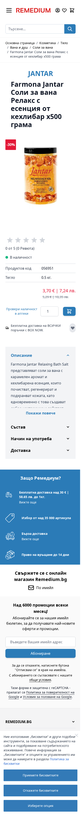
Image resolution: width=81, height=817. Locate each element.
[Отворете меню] (9, 10)
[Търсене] (70, 29)
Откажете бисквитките (40, 790)
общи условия (38, 680)
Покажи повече (40, 413)
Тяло (64, 43)
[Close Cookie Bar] (76, 735)
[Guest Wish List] (64, 10)
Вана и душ (19, 47)
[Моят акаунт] (57, 10)
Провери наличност (21, 311)
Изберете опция (40, 806)
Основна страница (20, 43)
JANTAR (40, 73)
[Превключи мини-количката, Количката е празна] (72, 10)
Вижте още (27, 503)
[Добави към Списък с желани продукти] (73, 327)
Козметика (47, 43)
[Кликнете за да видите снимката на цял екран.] (40, 174)
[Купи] (69, 311)
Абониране (39, 653)
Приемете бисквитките (40, 775)
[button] (38, 726)
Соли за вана (43, 47)
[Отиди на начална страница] (33, 10)
